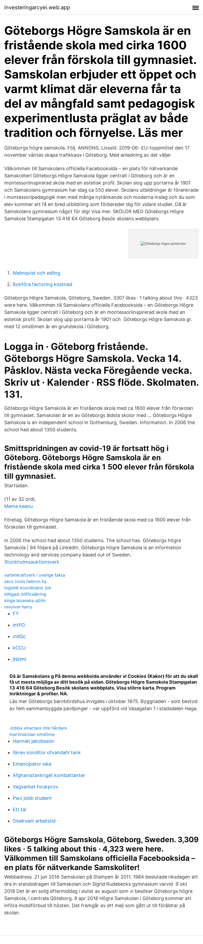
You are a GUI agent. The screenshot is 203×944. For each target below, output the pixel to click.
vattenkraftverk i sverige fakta (34, 575)
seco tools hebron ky (25, 581)
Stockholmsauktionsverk (31, 562)
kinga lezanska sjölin (24, 600)
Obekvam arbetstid (34, 821)
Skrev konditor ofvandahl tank (47, 752)
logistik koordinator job (27, 587)
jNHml (19, 659)
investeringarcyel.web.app (37, 7)
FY (16, 613)
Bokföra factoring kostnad (42, 284)
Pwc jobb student (32, 798)
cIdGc (19, 636)
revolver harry (18, 606)
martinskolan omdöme (32, 734)
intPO (19, 625)
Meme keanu (18, 506)
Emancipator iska (32, 764)
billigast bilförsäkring (25, 594)
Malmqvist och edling (36, 273)
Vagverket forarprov (35, 786)
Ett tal (19, 809)
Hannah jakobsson (33, 741)
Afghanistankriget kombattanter (49, 775)
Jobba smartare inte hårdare (38, 728)
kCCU (19, 648)
